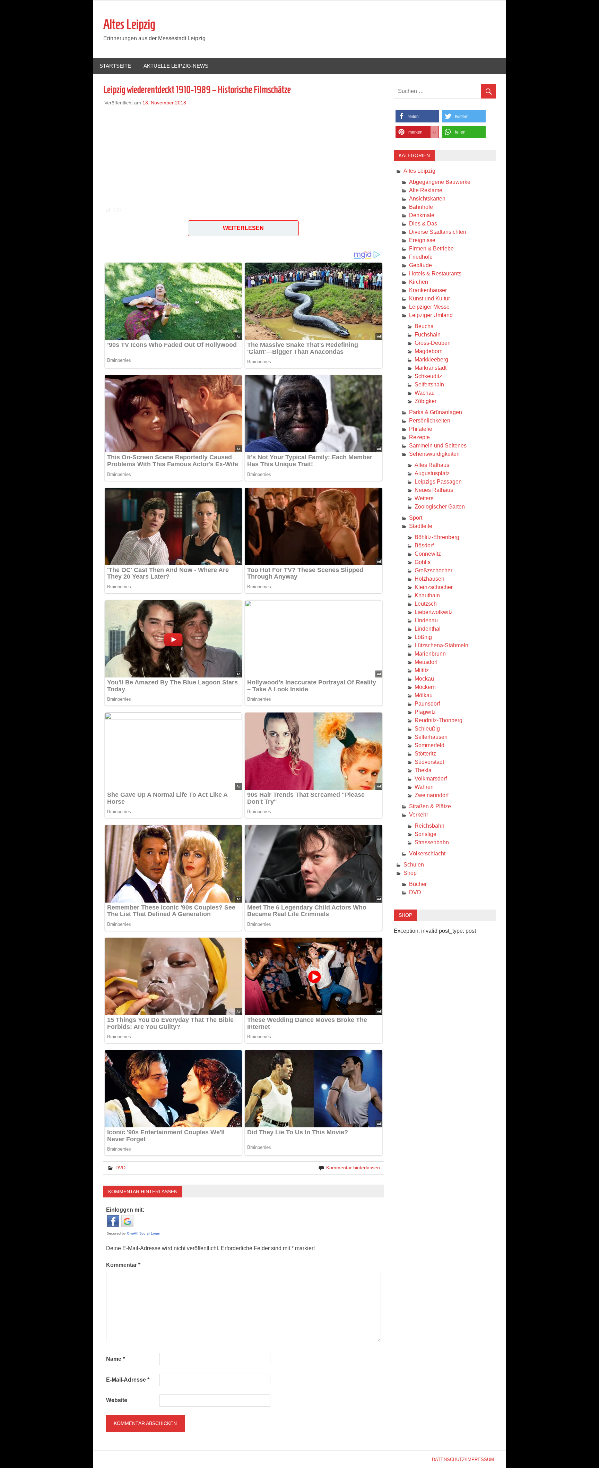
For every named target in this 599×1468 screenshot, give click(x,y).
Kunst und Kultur (429, 298)
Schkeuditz (428, 376)
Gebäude (420, 265)
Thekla (423, 770)
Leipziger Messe (429, 307)
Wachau (425, 393)
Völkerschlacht (427, 853)
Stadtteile (420, 526)
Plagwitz (425, 712)
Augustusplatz (432, 473)
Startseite (115, 66)
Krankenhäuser (428, 290)
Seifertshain (429, 384)
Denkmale (421, 215)
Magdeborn (429, 351)
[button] (126, 222)
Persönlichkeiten (429, 421)
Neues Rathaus (434, 490)
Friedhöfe (421, 257)
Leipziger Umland (431, 315)
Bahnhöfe (421, 207)
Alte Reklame (425, 190)
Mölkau (424, 695)
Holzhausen (429, 579)
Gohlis (423, 562)
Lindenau (426, 620)
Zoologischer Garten (440, 507)
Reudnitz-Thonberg (438, 720)
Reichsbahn (429, 826)
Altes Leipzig (129, 24)
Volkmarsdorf (431, 779)
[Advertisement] (243, 155)
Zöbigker (425, 401)
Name (115, 1359)
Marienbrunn (430, 654)
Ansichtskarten (427, 199)
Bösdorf (424, 545)
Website (116, 1400)
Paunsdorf (427, 704)
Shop (410, 873)
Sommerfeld (429, 745)
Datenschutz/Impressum (463, 1459)
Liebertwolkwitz (434, 612)
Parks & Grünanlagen (435, 412)
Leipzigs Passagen (438, 482)
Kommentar (123, 1265)
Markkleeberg (431, 359)
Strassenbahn (432, 842)
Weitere (424, 498)
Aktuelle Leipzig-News (176, 66)
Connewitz (428, 554)
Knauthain (427, 595)
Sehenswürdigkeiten (434, 454)
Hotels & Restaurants (435, 273)
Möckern (425, 687)
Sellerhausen (431, 737)
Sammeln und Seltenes (438, 446)
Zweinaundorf (432, 795)
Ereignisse (422, 240)
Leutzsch (426, 604)
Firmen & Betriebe (431, 248)
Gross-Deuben (433, 343)
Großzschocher (433, 570)
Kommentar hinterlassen (353, 1167)
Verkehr (418, 815)
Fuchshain (428, 335)
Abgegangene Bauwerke (439, 182)
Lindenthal (428, 629)
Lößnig (423, 637)
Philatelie (420, 429)
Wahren (424, 787)
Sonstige (425, 834)
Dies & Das (423, 224)
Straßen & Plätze (430, 806)
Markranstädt (430, 368)
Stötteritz (425, 754)
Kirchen (418, 282)
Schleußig (427, 729)
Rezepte (419, 437)
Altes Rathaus (432, 465)
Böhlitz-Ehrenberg (437, 537)
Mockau (424, 679)
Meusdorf (426, 662)
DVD (120, 1167)
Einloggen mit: (125, 1210)
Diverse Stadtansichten (437, 232)
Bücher (418, 884)
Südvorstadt (429, 762)
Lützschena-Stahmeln (441, 645)
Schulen (413, 865)
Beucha (424, 326)
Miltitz (422, 670)
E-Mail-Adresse (127, 1380)
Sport (415, 518)
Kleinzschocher (434, 587)
